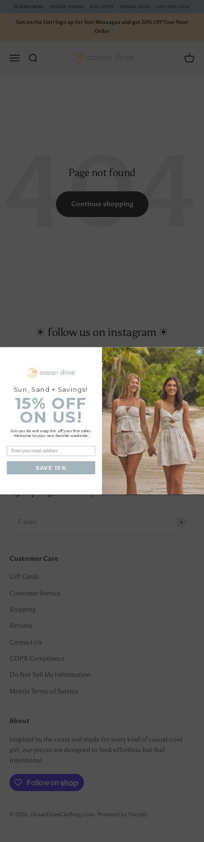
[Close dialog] (199, 352)
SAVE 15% (51, 468)
